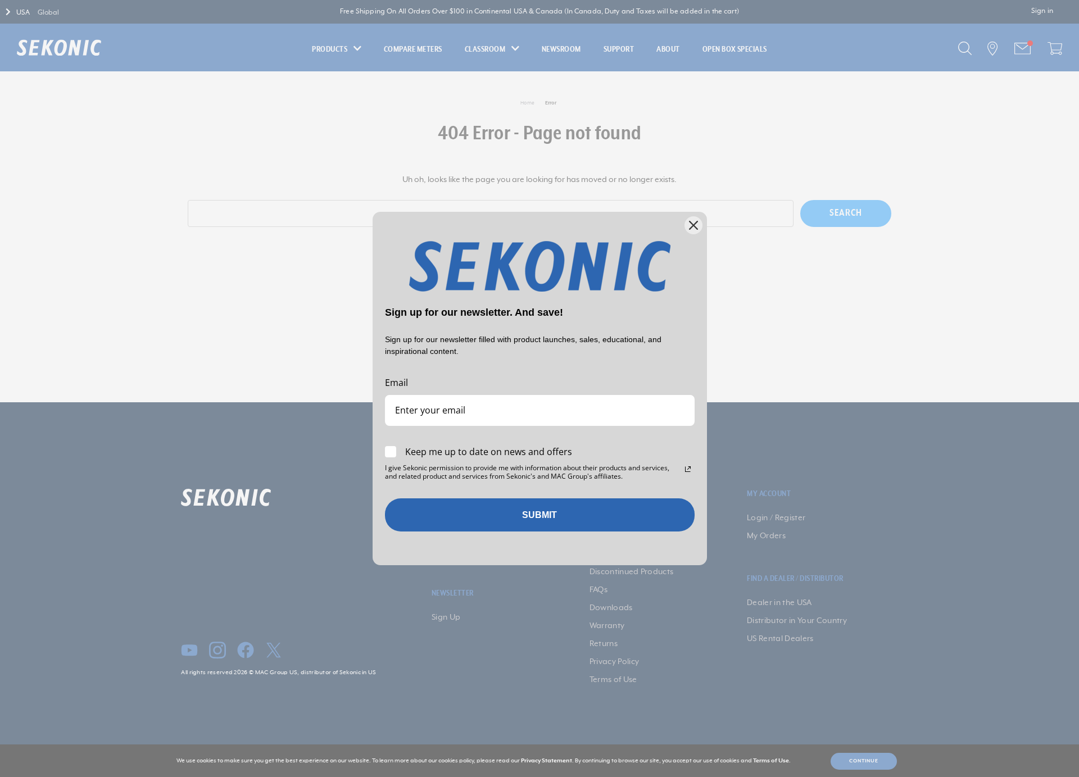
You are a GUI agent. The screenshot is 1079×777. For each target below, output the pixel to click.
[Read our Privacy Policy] (688, 469)
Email (396, 382)
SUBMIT (539, 515)
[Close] (693, 225)
